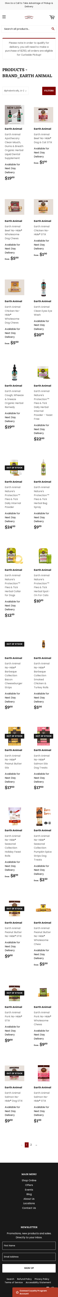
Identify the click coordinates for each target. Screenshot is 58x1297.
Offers (29, 1185)
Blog (29, 1194)
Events (29, 1189)
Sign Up (29, 1268)
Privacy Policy (42, 1279)
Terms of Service (14, 1282)
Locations (29, 1203)
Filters (49, 91)
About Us (29, 1199)
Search (10, 1279)
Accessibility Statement (38, 1282)
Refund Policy (24, 1279)
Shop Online (29, 1180)
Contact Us (29, 1208)
